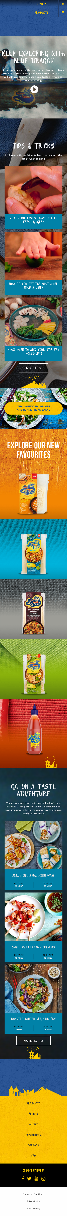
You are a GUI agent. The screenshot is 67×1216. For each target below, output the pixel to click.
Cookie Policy (33, 1208)
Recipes (34, 1114)
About (33, 1124)
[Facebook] (23, 1179)
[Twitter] (29, 1179)
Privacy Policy (33, 1201)
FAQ (33, 1156)
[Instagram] (43, 1179)
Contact (33, 1145)
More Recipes (34, 1041)
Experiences (33, 1135)
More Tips (33, 368)
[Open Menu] (63, 12)
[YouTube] (36, 1179)
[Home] (12, 8)
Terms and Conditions (33, 1194)
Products (33, 1104)
